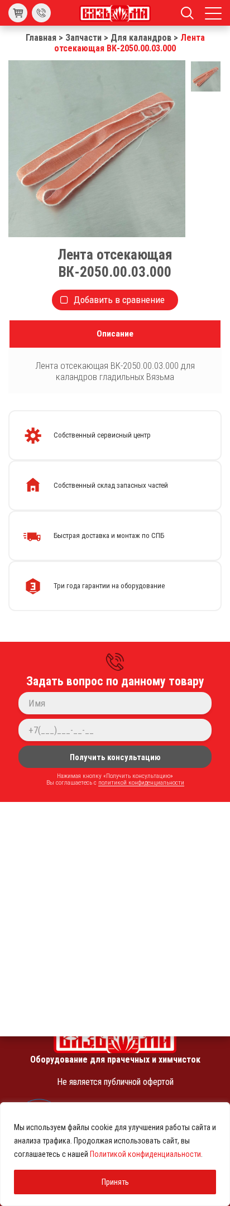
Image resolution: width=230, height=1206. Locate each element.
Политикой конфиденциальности (145, 1154)
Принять (115, 1182)
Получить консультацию (115, 757)
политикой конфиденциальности (141, 782)
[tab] (115, 333)
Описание (115, 334)
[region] (115, 1154)
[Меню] (213, 12)
